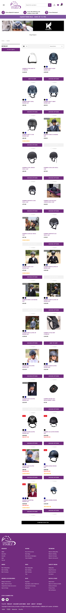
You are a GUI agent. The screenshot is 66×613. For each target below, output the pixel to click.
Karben (8, 40)
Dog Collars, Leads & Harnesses (32, 583)
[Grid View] (23, 46)
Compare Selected (43, 522)
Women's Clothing (53, 553)
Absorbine (4, 553)
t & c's (4, 604)
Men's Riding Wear (6, 567)
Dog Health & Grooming (30, 585)
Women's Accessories (53, 558)
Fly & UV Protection (29, 551)
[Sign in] (54, 5)
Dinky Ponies (51, 581)
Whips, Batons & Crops (7, 583)
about (33, 604)
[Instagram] (7, 599)
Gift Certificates (52, 590)
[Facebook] (3, 599)
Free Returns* (53, 12)
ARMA (3, 551)
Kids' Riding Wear (29, 567)
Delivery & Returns (53, 585)
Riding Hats (51, 567)
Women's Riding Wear (53, 551)
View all (3, 560)
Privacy (9, 604)
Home (3, 40)
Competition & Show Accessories (9, 585)
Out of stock (53, 145)
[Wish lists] (58, 5)
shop (28, 604)
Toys (26, 574)
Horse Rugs (27, 553)
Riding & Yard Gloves (6, 581)
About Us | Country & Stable (55, 583)
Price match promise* (12, 12)
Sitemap (39, 604)
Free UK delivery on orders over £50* (33, 12)
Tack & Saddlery (28, 558)
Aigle (3, 558)
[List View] (26, 46)
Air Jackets (51, 574)
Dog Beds (27, 581)
